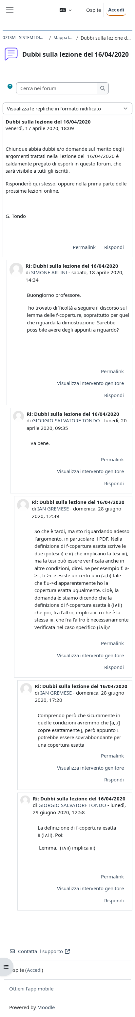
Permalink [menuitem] (84, 247)
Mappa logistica (63, 37)
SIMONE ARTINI (49, 272)
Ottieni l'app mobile (31, 988)
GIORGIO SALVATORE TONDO (66, 420)
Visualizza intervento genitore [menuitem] (90, 383)
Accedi (116, 9)
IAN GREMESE (53, 508)
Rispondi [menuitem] (114, 247)
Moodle (46, 1007)
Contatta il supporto (40, 951)
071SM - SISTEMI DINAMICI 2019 (25, 37)
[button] (65, 10)
